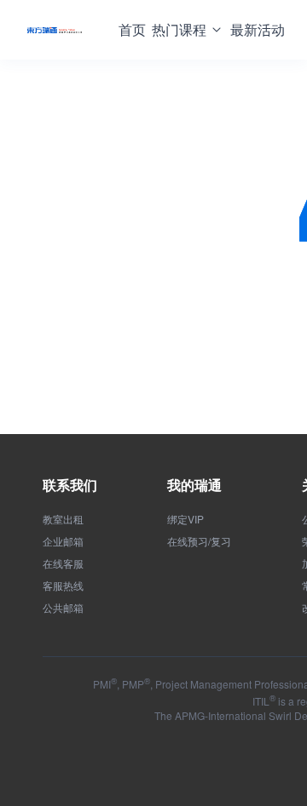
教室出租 (63, 519)
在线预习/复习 (199, 541)
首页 (132, 29)
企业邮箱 (63, 541)
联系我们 (70, 484)
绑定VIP (185, 519)
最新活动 (257, 29)
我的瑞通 (194, 484)
